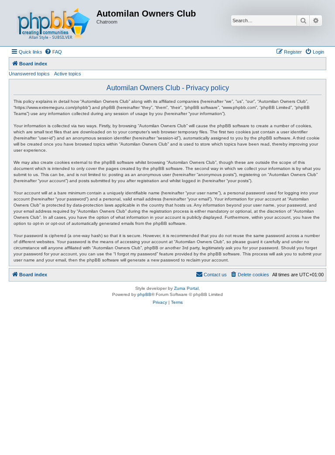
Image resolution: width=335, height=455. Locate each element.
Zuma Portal (186, 288)
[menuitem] (53, 52)
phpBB (144, 294)
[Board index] (53, 23)
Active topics (67, 73)
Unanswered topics (29, 73)
